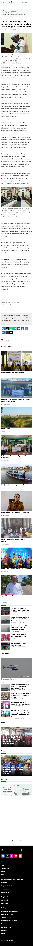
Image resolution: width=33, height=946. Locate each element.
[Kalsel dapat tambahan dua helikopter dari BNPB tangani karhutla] (5, 620)
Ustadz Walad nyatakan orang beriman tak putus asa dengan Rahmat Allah (15, 14)
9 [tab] (26, 777)
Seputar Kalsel (16, 11)
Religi (7, 340)
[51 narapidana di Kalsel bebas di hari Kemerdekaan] (5, 705)
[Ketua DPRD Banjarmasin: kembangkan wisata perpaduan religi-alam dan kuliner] (16, 528)
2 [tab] (14, 749)
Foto (3, 723)
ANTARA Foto (6, 927)
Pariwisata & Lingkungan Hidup (12, 879)
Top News (5, 653)
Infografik (5, 779)
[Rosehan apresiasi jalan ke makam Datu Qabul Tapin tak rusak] (16, 585)
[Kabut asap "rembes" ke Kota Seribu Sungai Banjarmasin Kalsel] (5, 628)
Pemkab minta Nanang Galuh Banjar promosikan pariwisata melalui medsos (16, 568)
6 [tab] (18, 777)
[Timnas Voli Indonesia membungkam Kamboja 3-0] (5, 611)
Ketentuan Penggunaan (9, 911)
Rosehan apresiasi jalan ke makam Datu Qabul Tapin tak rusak (16, 595)
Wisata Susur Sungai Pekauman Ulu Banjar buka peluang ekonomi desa (14, 484)
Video (3, 751)
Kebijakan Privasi (7, 914)
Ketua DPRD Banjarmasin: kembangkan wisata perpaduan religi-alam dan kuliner (16, 539)
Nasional (4, 882)
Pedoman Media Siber (9, 921)
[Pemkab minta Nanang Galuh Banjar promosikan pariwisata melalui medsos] (16, 557)
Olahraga (4, 889)
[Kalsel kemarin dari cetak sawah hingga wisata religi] (16, 417)
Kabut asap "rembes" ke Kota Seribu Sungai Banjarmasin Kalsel (19, 628)
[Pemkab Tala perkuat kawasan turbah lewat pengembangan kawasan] (16, 361)
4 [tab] (19, 749)
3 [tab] (16, 749)
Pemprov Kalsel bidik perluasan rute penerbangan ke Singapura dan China (15, 511)
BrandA (4, 924)
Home (6, 11)
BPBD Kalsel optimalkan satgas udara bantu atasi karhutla (15, 678)
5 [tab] (22, 749)
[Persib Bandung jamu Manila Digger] (5, 646)
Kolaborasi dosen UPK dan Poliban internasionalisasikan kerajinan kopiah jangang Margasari (15, 399)
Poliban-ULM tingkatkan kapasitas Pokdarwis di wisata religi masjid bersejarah (14, 456)
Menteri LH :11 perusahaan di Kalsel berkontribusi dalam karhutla (16, 769)
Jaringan (4, 908)
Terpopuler (5, 603)
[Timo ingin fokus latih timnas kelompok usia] (5, 637)
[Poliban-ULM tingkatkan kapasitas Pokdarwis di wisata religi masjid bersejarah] (16, 444)
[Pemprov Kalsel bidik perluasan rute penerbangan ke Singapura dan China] (16, 501)
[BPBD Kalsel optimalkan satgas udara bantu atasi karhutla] (16, 668)
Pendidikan (5, 892)
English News (6, 897)
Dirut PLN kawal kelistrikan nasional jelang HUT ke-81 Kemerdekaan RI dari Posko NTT (20, 713)
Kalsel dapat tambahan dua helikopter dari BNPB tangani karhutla (20, 619)
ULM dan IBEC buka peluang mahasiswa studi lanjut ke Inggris (21, 695)
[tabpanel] (16, 737)
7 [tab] (21, 777)
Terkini (3, 862)
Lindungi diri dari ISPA (13, 835)
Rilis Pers (4, 903)
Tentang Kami (6, 917)
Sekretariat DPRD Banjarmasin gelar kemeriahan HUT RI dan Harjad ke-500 (14, 740)
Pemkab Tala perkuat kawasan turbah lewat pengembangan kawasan (15, 371)
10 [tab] (29, 777)
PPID (3, 933)
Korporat (4, 930)
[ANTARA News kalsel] (18, 2)
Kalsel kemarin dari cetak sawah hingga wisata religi (16, 427)
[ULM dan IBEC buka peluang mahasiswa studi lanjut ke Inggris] (5, 696)
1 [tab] (11, 749)
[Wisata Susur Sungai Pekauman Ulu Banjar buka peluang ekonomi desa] (16, 474)
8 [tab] (23, 777)
